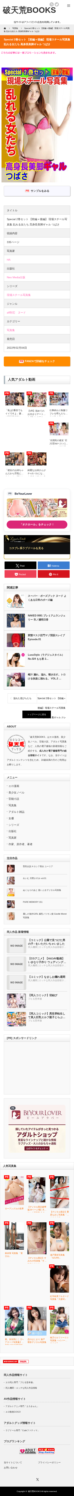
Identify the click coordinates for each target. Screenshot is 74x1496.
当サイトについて (13, 1462)
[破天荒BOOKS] (29, 10)
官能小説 (14, 798)
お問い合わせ (10, 1467)
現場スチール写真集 (19, 294)
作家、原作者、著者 (20, 844)
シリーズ (14, 824)
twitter (57, 4)
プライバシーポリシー (49, 1462)
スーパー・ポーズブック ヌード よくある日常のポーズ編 (47, 597)
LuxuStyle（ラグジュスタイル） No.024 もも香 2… (46, 656)
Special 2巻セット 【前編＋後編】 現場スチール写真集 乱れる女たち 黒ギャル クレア (51, 700)
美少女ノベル (16, 792)
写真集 (11, 330)
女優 (11, 818)
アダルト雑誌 (16, 811)
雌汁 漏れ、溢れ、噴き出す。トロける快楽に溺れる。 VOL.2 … (47, 676)
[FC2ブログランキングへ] (46, 1453)
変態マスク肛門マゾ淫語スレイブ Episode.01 (46, 637)
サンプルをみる (40, 190)
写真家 (13, 837)
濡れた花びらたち (22, 698)
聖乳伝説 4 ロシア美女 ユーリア (38, 866)
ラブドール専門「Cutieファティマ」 (22, 1430)
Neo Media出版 (16, 277)
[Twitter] (37, 1479)
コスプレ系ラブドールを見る (26, 548)
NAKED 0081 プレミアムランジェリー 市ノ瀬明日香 (46, 617)
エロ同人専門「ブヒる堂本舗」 (20, 1382)
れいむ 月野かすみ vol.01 (34, 878)
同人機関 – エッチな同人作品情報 (21, 1388)
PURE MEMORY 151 (33, 902)
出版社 (13, 831)
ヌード (22, 312)
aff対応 (11, 312)
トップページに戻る (36, 714)
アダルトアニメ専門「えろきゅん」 (22, 1406)
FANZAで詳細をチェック (40, 361)
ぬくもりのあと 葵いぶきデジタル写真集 (42, 890)
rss (52, 4)
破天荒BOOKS (34, 1491)
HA (8, 259)
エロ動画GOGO (13, 1412)
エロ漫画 (14, 786)
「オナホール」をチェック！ (37, 524)
